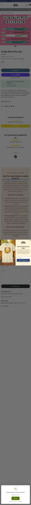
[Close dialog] (30, 240)
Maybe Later (24, 264)
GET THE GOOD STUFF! (23, 260)
